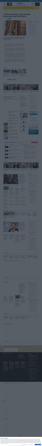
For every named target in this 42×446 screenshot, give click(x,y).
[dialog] (21, 441)
